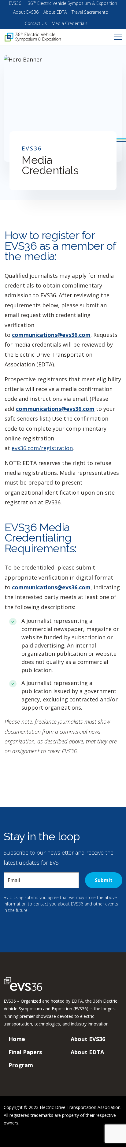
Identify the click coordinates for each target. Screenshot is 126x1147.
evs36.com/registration (42, 448)
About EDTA (55, 12)
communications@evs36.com (51, 334)
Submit (104, 880)
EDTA (77, 1001)
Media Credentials (69, 23)
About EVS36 (26, 12)
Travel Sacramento (90, 12)
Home (17, 1039)
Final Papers (25, 1052)
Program (21, 1065)
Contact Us (36, 23)
